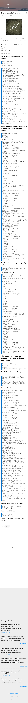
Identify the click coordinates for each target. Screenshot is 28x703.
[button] (26, 13)
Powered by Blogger (15, 693)
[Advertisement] (14, 575)
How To (7, 526)
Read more (23, 644)
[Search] (26, 3)
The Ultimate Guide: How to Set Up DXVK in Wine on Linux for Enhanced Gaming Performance (12, 650)
